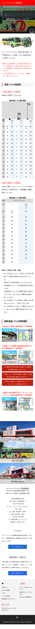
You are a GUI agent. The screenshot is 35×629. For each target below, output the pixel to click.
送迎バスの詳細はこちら (17, 573)
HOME (2, 583)
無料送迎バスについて (8, 599)
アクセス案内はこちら (17, 546)
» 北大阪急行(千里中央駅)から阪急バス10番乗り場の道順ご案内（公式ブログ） (17, 368)
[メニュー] (32, 3)
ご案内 (22, 584)
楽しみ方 (5, 605)
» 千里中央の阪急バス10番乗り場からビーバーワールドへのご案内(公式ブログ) (17, 383)
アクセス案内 (6, 596)
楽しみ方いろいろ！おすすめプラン (9, 609)
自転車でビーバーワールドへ (25, 593)
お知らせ (4, 587)
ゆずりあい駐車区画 (25, 597)
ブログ (4, 593)
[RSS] (17, 617)
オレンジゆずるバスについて (25, 588)
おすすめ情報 (6, 590)
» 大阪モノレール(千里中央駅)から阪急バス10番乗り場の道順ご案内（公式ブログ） (17, 375)
